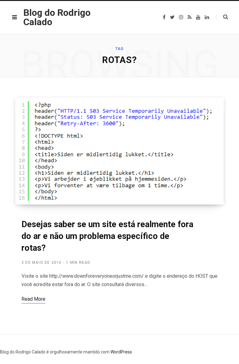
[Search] (222, 17)
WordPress (121, 351)
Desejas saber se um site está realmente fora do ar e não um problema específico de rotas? (107, 236)
